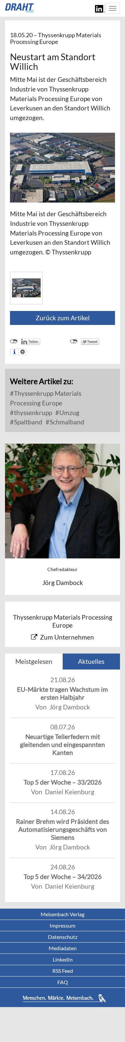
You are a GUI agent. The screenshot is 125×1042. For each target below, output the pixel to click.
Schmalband (66, 422)
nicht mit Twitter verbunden (74, 342)
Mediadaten (63, 948)
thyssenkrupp (32, 412)
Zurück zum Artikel (63, 318)
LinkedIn (63, 959)
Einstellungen (22, 352)
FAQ (62, 982)
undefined (14, 342)
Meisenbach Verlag (62, 914)
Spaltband (27, 422)
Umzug (68, 412)
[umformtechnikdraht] (20, 8)
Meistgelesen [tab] (33, 661)
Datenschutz (62, 937)
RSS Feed (62, 971)
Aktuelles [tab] (91, 661)
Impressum (62, 925)
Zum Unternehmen (67, 637)
